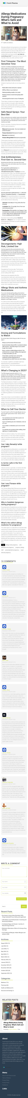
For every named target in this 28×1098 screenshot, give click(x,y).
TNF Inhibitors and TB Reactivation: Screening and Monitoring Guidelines (14, 920)
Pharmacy (4, 985)
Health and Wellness (8, 42)
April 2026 (4, 954)
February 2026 (5, 959)
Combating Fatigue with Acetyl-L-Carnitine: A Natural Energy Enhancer (13, 924)
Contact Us (5, 1085)
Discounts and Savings (7, 990)
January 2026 (5, 962)
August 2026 (5, 943)
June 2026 (5, 948)
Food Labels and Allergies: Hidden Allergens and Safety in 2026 (13, 933)
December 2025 (6, 965)
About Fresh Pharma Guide (9, 1075)
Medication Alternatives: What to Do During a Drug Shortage (14, 929)
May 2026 (4, 951)
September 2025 (6, 973)
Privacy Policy (5, 1080)
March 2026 (5, 957)
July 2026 (4, 946)
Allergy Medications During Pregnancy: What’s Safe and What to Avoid (13, 1025)
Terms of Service (6, 1078)
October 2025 (5, 970)
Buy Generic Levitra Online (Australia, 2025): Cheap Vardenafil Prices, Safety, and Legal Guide (14, 916)
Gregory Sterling (13, 1029)
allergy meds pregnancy (12, 544)
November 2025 (6, 967)
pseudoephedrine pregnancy (12, 550)
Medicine (4, 982)
